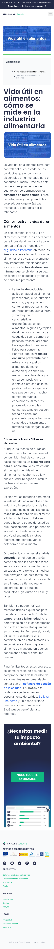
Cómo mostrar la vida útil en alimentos (30, 72)
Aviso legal (7, 927)
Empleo (6, 903)
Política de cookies (10, 924)
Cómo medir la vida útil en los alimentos (28, 76)
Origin (5, 886)
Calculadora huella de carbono (15, 879)
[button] (50, 14)
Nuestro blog (8, 899)
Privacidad (7, 920)
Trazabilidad (8, 882)
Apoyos (6, 907)
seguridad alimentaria (18, 250)
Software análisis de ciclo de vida (16, 875)
